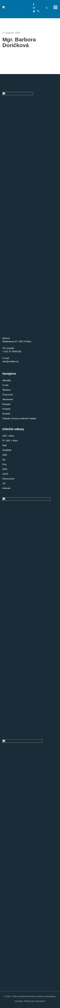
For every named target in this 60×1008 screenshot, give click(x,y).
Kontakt (6, 413)
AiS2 (4, 455)
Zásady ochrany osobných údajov (19, 418)
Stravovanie (8, 478)
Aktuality (6, 380)
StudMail (6, 450)
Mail (4, 445)
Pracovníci (7, 394)
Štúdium (6, 390)
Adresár (6, 488)
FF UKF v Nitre (10, 440)
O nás (5, 385)
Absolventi (7, 399)
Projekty (6, 409)
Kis (3, 459)
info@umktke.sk (10, 361)
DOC (4, 469)
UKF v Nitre (8, 436)
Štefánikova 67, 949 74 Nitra (16, 341)
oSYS (5, 474)
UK (3, 483)
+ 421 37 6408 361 (12, 351)
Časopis (6, 404)
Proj (4, 464)
